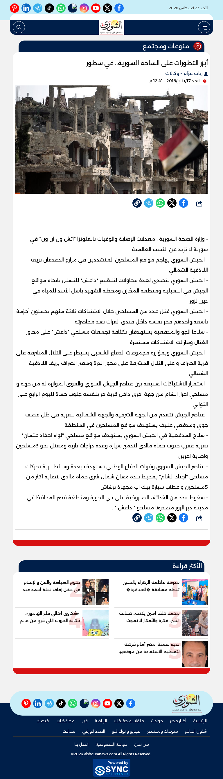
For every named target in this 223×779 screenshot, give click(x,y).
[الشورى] (111, 27)
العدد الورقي (93, 731)
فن (85, 720)
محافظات (66, 720)
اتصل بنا (81, 744)
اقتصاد (43, 720)
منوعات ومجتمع (162, 731)
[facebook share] (183, 203)
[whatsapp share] (160, 203)
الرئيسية (200, 720)
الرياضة (101, 720)
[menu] (204, 27)
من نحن (141, 744)
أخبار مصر (178, 720)
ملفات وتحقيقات (129, 720)
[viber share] (148, 203)
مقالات (68, 731)
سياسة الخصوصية (111, 744)
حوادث (157, 720)
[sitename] (187, 703)
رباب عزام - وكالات (184, 73)
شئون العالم (196, 731)
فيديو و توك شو (126, 731)
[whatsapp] (137, 203)
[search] (19, 27)
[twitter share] (172, 203)
